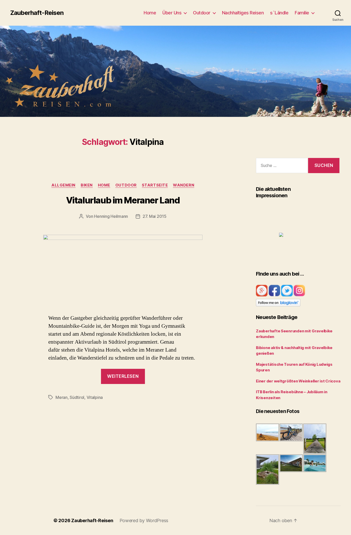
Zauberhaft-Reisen (36, 13)
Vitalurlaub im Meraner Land (123, 200)
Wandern (183, 185)
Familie (302, 12)
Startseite (155, 185)
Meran (62, 397)
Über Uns (171, 12)
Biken (87, 185)
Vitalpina (95, 397)
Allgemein (63, 185)
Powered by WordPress (144, 520)
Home (150, 12)
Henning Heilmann (111, 216)
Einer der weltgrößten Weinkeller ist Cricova (298, 381)
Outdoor (201, 12)
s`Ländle (279, 12)
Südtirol (77, 397)
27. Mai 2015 (155, 216)
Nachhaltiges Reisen (243, 12)
